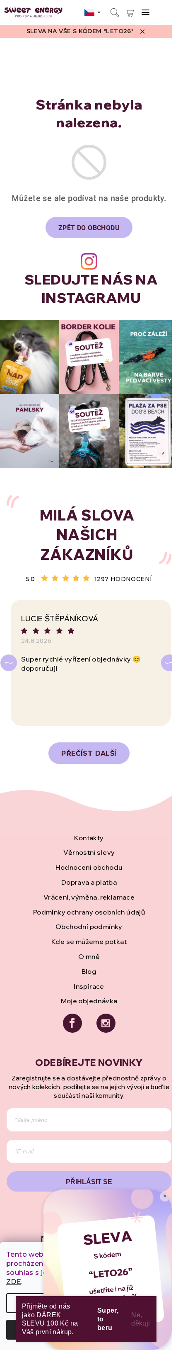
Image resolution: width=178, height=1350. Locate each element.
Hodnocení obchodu (89, 867)
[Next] (169, 662)
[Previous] (8, 662)
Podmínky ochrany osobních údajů (89, 912)
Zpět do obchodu (89, 228)
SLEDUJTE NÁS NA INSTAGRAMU (91, 288)
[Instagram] (105, 1023)
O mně (89, 956)
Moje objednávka (89, 1001)
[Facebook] (72, 1023)
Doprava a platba (89, 882)
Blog (89, 971)
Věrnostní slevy (89, 852)
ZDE (13, 1282)
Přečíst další (88, 753)
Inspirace (89, 986)
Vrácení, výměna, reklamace (89, 897)
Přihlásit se (89, 1181)
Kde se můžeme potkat (89, 941)
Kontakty (88, 838)
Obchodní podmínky (89, 926)
